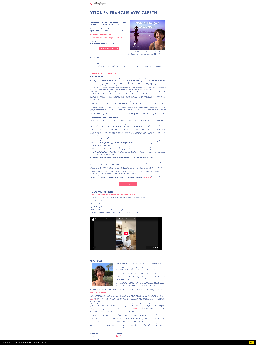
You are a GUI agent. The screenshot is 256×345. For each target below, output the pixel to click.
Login (164, 1)
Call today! (163, 5)
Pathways (94, 299)
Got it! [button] (251, 342)
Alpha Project (136, 308)
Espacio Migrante (152, 310)
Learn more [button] (43, 342)
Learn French (127, 5)
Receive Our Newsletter (157, 1)
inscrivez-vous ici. (148, 177)
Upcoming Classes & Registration (109, 47)
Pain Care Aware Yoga (117, 324)
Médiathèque (145, 5)
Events (133, 5)
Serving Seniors (113, 308)
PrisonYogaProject (143, 307)
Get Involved (138, 5)
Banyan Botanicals (98, 310)
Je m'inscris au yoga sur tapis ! (128, 183)
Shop (156, 5)
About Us (151, 5)
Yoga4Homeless (130, 307)
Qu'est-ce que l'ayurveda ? (103, 73)
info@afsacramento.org (97, 338)
